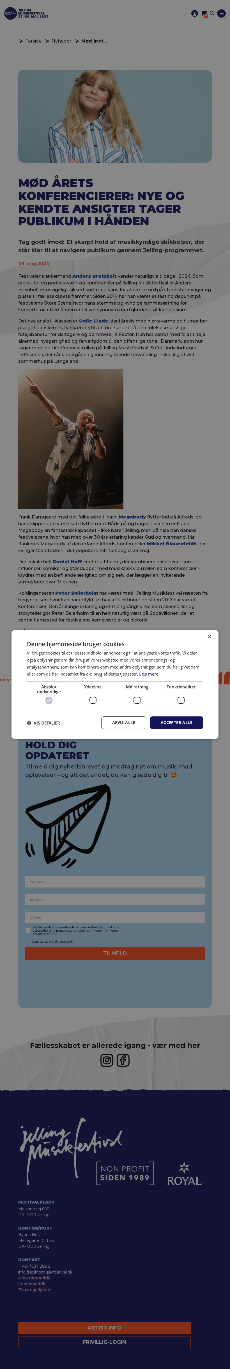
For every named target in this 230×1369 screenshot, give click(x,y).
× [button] (209, 637)
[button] (43, 723)
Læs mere (148, 674)
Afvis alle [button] (123, 722)
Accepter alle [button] (176, 722)
